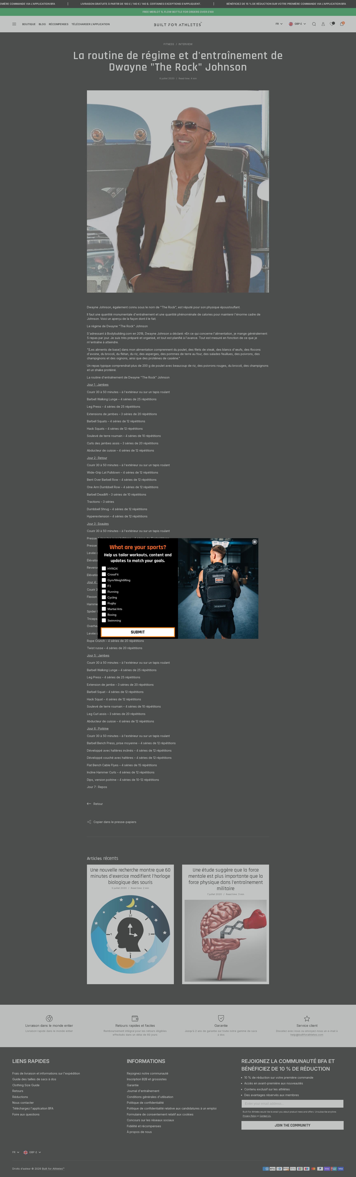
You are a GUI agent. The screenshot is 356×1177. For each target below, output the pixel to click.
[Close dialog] (255, 542)
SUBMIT (138, 632)
